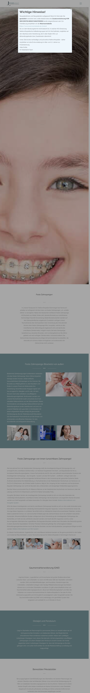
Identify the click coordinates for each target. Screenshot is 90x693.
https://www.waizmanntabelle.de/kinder (33, 26)
